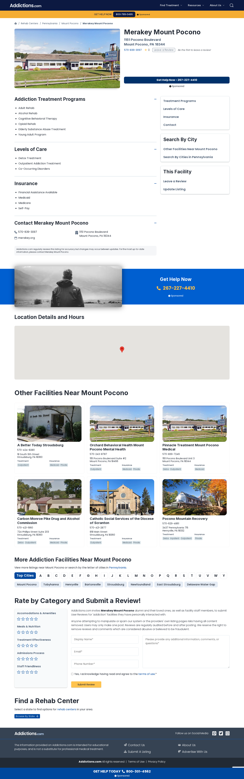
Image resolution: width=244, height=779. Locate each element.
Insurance (171, 117)
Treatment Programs (179, 101)
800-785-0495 (124, 14)
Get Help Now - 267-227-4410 (177, 80)
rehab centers (66, 709)
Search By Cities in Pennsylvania (188, 157)
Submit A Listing (139, 752)
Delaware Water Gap (201, 584)
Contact (169, 125)
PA (152, 44)
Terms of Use (136, 762)
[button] (122, 349)
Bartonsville (93, 584)
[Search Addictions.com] (231, 5)
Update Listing (174, 189)
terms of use (146, 674)
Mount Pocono (70, 23)
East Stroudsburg (168, 584)
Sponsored (144, 14)
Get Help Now (103, 14)
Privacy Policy (156, 762)
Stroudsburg (115, 584)
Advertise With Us (194, 752)
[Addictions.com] (15, 23)
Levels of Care (174, 109)
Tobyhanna (51, 584)
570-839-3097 (133, 50)
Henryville (71, 584)
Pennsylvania (49, 23)
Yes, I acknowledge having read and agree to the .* (115, 674)
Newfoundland (140, 584)
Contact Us (136, 745)
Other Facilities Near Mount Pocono (190, 149)
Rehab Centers (29, 23)
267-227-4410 (178, 288)
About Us (189, 745)
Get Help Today (122, 771)
